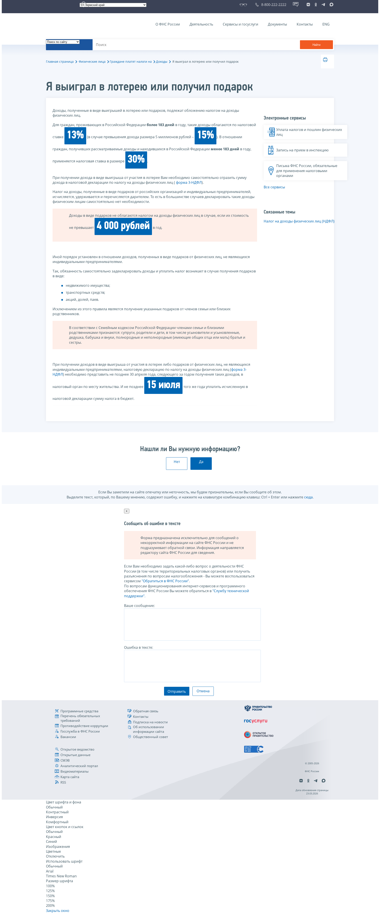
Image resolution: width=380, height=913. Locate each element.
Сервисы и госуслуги (240, 24)
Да (201, 461)
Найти (316, 44)
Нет (177, 461)
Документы (277, 24)
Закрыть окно (57, 910)
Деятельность (201, 24)
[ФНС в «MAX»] (330, 4)
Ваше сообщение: (139, 605)
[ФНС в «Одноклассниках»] (315, 4)
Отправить (177, 691)
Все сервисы (274, 187)
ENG (326, 24)
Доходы (161, 61)
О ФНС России (167, 24)
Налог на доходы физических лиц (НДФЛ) (299, 221)
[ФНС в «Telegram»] (323, 4)
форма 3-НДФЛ (189, 182)
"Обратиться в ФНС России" (165, 581)
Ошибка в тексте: (138, 647)
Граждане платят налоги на (131, 61)
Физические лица (92, 61)
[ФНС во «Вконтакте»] (308, 4)
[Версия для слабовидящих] (244, 4)
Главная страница (60, 61)
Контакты (305, 24)
